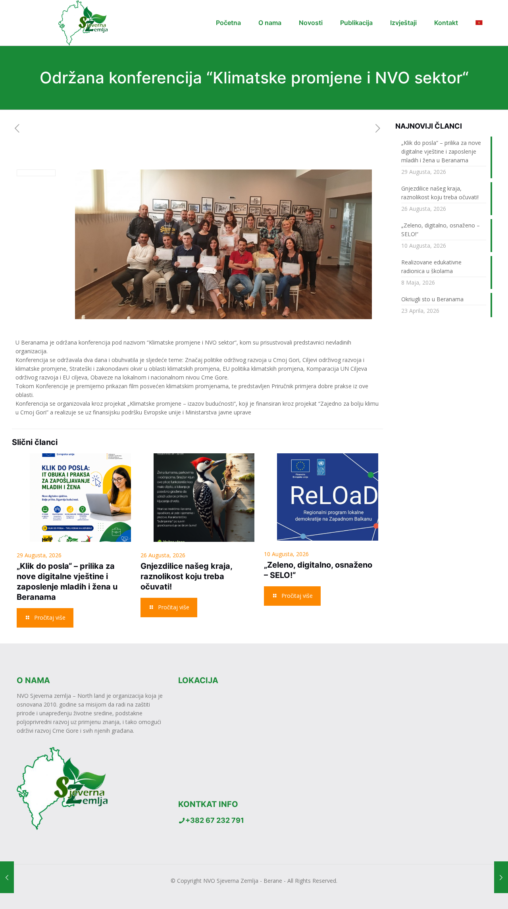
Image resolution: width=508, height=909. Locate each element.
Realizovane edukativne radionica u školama (431, 266)
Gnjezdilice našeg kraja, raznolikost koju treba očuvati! (186, 576)
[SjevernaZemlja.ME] (79, 23)
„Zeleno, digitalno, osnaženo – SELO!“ (440, 229)
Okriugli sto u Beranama (432, 299)
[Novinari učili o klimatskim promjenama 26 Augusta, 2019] (501, 877)
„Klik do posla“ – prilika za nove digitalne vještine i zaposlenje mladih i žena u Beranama (441, 151)
